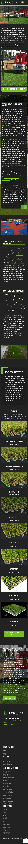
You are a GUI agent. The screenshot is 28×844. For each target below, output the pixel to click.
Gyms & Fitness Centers (9, 798)
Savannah (5, 826)
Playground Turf (7, 783)
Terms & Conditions (14, 840)
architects (19, 255)
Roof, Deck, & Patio (8, 795)
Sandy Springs (6, 824)
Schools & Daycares (8, 803)
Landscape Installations (9, 763)
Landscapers (6, 786)
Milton (4, 821)
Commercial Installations (9, 760)
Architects (5, 800)
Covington (5, 817)
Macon (5, 818)
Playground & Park (7, 764)
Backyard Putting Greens (9, 777)
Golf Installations (7, 761)
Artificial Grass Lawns (8, 772)
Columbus (5, 815)
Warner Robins (6, 827)
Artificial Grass (6, 771)
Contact (5, 754)
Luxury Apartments (8, 788)
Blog (4, 753)
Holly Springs (6, 832)
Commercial (6, 794)
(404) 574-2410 (8, 725)
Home (4, 750)
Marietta (5, 829)
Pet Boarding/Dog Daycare (9, 791)
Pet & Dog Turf (7, 774)
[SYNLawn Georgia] (9, 2)
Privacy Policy (23, 838)
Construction (6, 766)
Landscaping (6, 785)
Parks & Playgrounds (8, 789)
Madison (5, 820)
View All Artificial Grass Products (14, 634)
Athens (5, 811)
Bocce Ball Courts (7, 782)
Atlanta (5, 809)
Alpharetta (5, 812)
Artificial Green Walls (8, 792)
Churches (5, 780)
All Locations (6, 833)
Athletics (5, 797)
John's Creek (6, 830)
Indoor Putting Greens (8, 779)
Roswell (5, 823)
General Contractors (8, 801)
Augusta (5, 814)
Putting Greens (7, 776)
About (4, 751)
